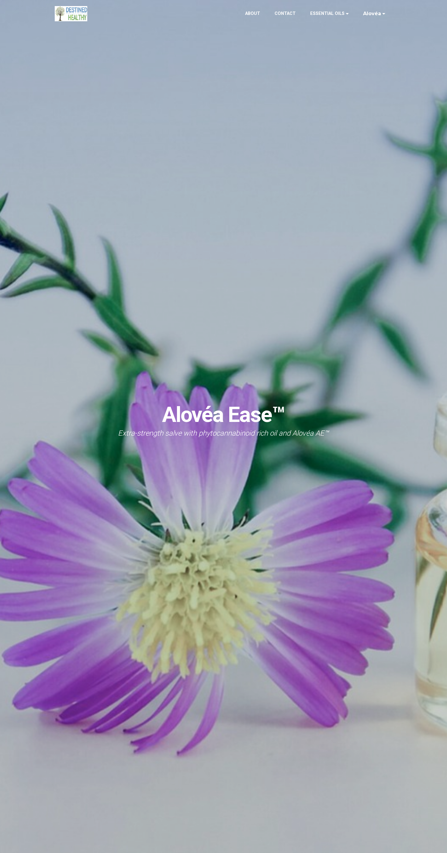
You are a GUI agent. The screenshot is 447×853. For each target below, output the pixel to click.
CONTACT (285, 13)
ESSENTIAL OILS (327, 13)
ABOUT (252, 13)
